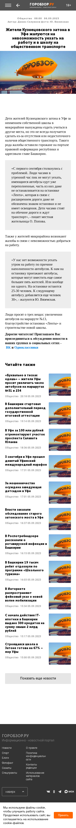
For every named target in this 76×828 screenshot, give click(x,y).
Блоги (5, 757)
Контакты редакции (31, 766)
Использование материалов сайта (35, 776)
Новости (7, 747)
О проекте (31, 747)
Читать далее (38, 386)
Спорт (5, 753)
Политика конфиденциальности (36, 756)
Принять (63, 815)
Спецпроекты (9, 772)
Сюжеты (6, 768)
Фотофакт (7, 762)
